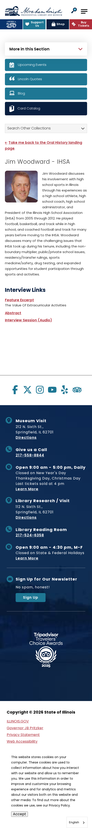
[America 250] (11, 24)
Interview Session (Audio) (28, 320)
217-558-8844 (30, 455)
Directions (26, 437)
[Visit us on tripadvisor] (77, 389)
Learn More (27, 489)
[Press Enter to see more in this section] (46, 48)
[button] (74, 11)
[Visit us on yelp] (64, 389)
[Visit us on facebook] (14, 389)
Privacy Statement (23, 734)
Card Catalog (28, 108)
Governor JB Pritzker (25, 728)
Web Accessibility (22, 741)
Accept (19, 814)
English (74, 822)
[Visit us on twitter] (27, 389)
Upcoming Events (32, 64)
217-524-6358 (30, 535)
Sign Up (30, 597)
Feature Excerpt (19, 300)
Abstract (13, 313)
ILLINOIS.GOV (18, 721)
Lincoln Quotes (30, 79)
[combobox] (77, 822)
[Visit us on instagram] (39, 389)
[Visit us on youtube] (52, 389)
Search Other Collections (29, 128)
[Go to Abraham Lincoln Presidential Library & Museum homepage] (33, 11)
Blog (21, 93)
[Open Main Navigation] (84, 11)
